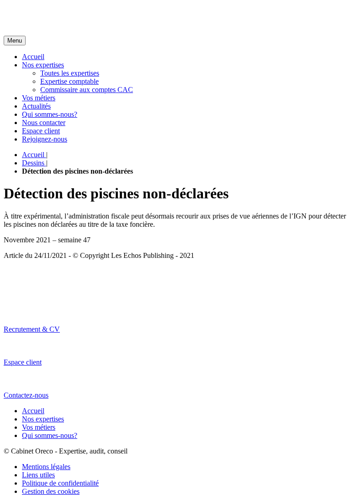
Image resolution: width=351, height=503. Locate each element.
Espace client (41, 131)
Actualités (36, 106)
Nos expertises (43, 65)
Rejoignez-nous (44, 139)
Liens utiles (38, 475)
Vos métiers (38, 98)
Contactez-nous (26, 395)
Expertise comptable (69, 81)
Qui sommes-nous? (49, 114)
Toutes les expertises (69, 73)
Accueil (33, 56)
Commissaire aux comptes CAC (86, 89)
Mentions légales (46, 466)
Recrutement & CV (32, 329)
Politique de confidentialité (60, 483)
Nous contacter (43, 122)
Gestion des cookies (51, 491)
